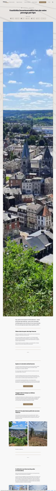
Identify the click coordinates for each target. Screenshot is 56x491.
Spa (21, 418)
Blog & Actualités (34, 2)
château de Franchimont (19, 397)
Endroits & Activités (11, 2)
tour (27, 375)
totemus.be (21, 449)
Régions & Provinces (19, 2)
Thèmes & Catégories (27, 2)
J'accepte (52, 490)
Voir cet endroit (28, 386)
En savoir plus (48, 490)
